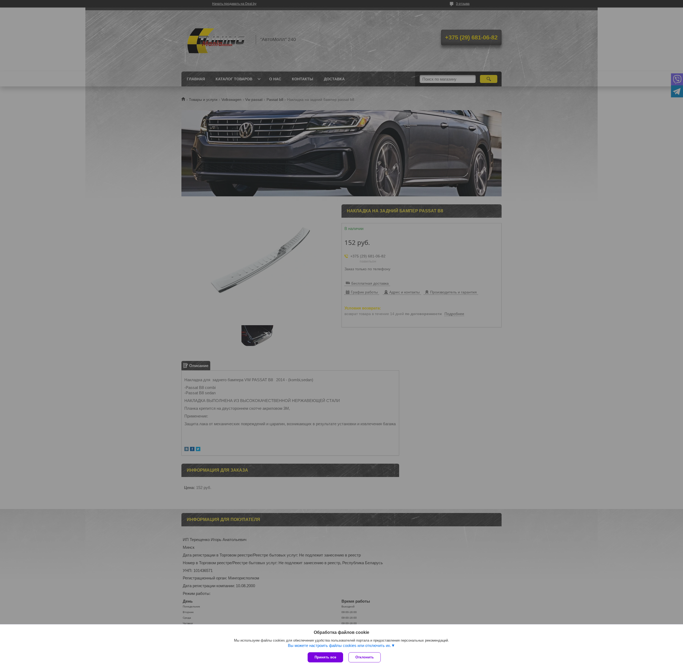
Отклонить (364, 657)
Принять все (325, 657)
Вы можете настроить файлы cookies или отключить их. (339, 645)
